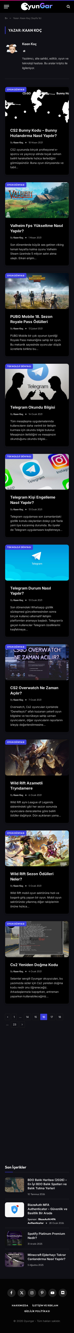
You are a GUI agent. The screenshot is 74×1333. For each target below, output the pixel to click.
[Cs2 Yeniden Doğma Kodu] (37, 939)
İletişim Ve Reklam (45, 1305)
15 (35, 1016)
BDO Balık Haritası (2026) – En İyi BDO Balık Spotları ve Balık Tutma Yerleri (47, 1184)
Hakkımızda (20, 1305)
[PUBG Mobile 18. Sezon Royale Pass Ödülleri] (37, 291)
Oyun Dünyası (15, 89)
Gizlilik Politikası (37, 1311)
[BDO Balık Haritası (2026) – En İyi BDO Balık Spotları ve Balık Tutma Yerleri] (14, 1184)
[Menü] (6, 6)
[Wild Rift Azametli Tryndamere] (37, 758)
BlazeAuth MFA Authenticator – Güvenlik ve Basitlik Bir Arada (47, 1209)
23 (14, 1024)
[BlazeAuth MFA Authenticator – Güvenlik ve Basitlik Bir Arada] (14, 1209)
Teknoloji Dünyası (19, 366)
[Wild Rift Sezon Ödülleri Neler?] (37, 848)
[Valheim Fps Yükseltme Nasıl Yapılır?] (37, 200)
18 (59, 1016)
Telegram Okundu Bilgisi (32, 407)
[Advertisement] (37, 1096)
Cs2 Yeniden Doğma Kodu (34, 965)
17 (52, 1016)
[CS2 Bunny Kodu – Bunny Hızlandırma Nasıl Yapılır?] (37, 105)
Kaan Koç (29, 44)
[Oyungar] (37, 6)
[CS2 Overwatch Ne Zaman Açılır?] (37, 662)
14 (27, 1016)
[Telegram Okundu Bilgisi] (37, 382)
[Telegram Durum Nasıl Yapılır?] (37, 563)
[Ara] (68, 6)
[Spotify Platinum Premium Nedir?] (14, 1238)
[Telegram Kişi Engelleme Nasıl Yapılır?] (37, 472)
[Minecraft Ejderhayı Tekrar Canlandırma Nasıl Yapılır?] (14, 1259)
